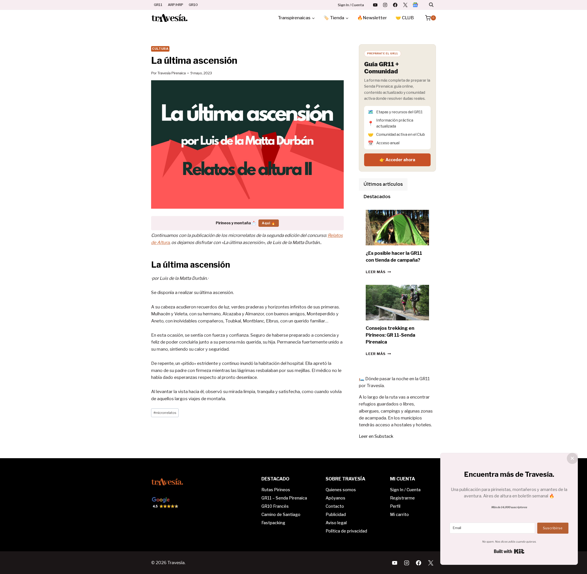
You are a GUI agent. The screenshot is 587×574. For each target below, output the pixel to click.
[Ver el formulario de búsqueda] (431, 4)
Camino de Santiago (280, 514)
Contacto (335, 506)
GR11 (158, 5)
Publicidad (336, 514)
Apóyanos (335, 498)
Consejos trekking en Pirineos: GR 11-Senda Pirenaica (390, 335)
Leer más (378, 272)
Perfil (395, 506)
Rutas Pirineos (275, 489)
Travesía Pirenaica (171, 73)
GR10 (193, 5)
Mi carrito (399, 514)
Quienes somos (341, 489)
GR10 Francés (275, 506)
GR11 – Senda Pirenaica (284, 498)
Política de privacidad (346, 531)
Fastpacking (273, 522)
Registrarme (402, 498)
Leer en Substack (376, 436)
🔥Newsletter (372, 17)
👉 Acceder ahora (397, 159)
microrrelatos (164, 412)
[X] (405, 4)
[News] (415, 4)
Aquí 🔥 (268, 223)
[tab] (383, 184)
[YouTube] (375, 4)
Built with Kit (509, 551)
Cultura (160, 48)
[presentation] (397, 227)
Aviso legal (336, 522)
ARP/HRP (175, 5)
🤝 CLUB (405, 17)
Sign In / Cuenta (351, 5)
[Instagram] (385, 4)
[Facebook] (395, 4)
